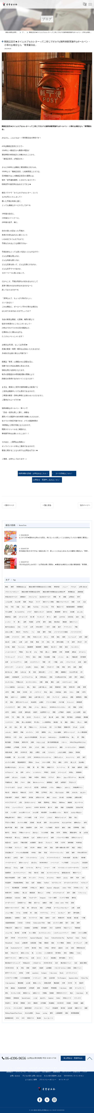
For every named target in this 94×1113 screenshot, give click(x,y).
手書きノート (33, 727)
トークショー (37, 978)
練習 (55, 617)
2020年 (25, 692)
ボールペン (82, 652)
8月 (11, 727)
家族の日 (15, 792)
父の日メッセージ (30, 802)
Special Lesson (26, 998)
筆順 (18, 717)
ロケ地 (7, 647)
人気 (20, 802)
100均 (7, 717)
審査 (13, 692)
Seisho (58, 998)
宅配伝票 (74, 657)
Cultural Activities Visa (57, 938)
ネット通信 (32, 933)
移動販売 (81, 747)
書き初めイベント (66, 963)
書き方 (18, 632)
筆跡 (63, 717)
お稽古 (41, 702)
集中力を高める (10, 627)
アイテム (41, 877)
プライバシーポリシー (12, 592)
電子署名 (70, 717)
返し (73, 737)
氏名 (27, 882)
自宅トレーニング (69, 732)
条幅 (64, 597)
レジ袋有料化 (47, 722)
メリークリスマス (75, 632)
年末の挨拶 (66, 857)
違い (67, 657)
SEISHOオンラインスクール (42, 757)
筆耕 (44, 662)
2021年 (24, 747)
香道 (16, 782)
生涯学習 (58, 928)
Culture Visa (84, 978)
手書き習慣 (24, 842)
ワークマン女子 (10, 787)
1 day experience (10, 983)
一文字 (48, 627)
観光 (6, 953)
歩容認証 (78, 717)
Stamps (38, 1013)
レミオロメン (37, 772)
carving (45, 1013)
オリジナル (50, 877)
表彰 (41, 907)
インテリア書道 (64, 897)
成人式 (7, 642)
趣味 (29, 607)
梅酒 (39, 802)
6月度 (20, 712)
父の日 (29, 717)
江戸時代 (44, 792)
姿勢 (25, 622)
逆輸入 (82, 677)
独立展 (76, 918)
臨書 (22, 867)
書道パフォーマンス (63, 602)
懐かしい (40, 892)
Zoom (37, 762)
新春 (28, 968)
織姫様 (70, 802)
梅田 (42, 667)
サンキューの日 (15, 993)
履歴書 (55, 652)
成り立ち (34, 862)
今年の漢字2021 (82, 852)
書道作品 (8, 617)
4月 (81, 672)
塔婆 (51, 902)
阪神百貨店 (28, 1008)
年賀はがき (26, 963)
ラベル (18, 912)
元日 (75, 963)
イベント (20, 657)
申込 (45, 692)
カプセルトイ (9, 772)
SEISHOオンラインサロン (57, 707)
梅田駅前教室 (70, 607)
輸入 (71, 993)
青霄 (84, 687)
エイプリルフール (27, 677)
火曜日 (37, 752)
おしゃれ (80, 612)
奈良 (65, 953)
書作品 (74, 897)
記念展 (70, 1008)
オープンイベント (71, 973)
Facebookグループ (16, 948)
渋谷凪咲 (85, 862)
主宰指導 (31, 988)
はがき (16, 842)
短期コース (36, 993)
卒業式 (46, 772)
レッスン (8, 622)
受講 (24, 602)
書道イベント (77, 872)
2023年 (70, 983)
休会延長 (33, 702)
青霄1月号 (25, 742)
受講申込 (46, 802)
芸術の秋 (26, 837)
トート (7, 887)
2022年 (32, 847)
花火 (16, 727)
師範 (40, 657)
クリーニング (62, 772)
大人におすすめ (54, 822)
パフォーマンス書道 (63, 837)
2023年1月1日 (48, 963)
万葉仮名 (8, 998)
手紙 (41, 652)
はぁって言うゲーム (70, 777)
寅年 (45, 847)
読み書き (81, 762)
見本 (36, 827)
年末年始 (79, 842)
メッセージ (19, 667)
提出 (51, 692)
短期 (24, 877)
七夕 (44, 717)
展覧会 (74, 652)
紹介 (77, 617)
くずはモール (37, 963)
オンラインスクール (53, 872)
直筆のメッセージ (77, 837)
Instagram (43, 897)
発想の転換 (8, 752)
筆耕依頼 (77, 928)
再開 (54, 712)
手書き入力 (19, 682)
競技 (70, 817)
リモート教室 (52, 897)
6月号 (7, 712)
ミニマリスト (9, 722)
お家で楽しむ (43, 687)
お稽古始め (8, 897)
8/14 (17, 1018)
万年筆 (13, 938)
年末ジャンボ (37, 637)
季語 (42, 767)
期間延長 (79, 697)
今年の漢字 (39, 627)
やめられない (52, 737)
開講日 (46, 647)
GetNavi (46, 882)
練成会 (13, 988)
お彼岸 (7, 777)
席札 (6, 993)
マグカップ (84, 882)
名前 (26, 847)
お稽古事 (25, 943)
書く (19, 622)
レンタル (39, 953)
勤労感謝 (8, 742)
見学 (68, 892)
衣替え (71, 772)
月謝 (38, 632)
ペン (33, 632)
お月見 (86, 832)
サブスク (51, 777)
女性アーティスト (10, 958)
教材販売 (79, 702)
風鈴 (66, 722)
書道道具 (32, 892)
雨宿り (20, 817)
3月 (49, 662)
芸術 (72, 948)
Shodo (61, 973)
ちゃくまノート (48, 1018)
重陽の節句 (73, 832)
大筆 (19, 877)
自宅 (85, 822)
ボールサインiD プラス (71, 882)
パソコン (61, 657)
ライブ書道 (60, 943)
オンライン (29, 732)
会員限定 (23, 697)
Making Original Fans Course (13, 1013)
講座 (38, 988)
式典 (45, 978)
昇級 (30, 707)
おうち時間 (77, 712)
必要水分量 (78, 797)
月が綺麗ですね (64, 737)
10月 (37, 732)
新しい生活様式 (26, 722)
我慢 (28, 767)
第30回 (63, 1008)
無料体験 (70, 842)
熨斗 (67, 923)
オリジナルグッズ (58, 892)
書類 (56, 672)
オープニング (78, 943)
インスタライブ (10, 707)
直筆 (22, 772)
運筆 (44, 632)
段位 (34, 657)
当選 (52, 637)
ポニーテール (79, 802)
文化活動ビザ (9, 852)
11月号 (63, 842)
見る (20, 737)
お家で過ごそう (39, 697)
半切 (6, 988)
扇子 (69, 912)
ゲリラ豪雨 (28, 817)
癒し (28, 687)
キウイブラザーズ (10, 802)
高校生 (69, 943)
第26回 (34, 948)
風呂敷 (56, 722)
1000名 (33, 852)
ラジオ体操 (44, 832)
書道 (6, 587)
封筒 (60, 652)
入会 (84, 602)
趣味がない (77, 822)
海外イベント (74, 622)
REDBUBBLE (44, 862)
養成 (37, 642)
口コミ (39, 958)
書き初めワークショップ (12, 963)
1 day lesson (62, 988)
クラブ (29, 612)
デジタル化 (43, 727)
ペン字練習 (49, 827)
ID (31, 692)
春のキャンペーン (38, 782)
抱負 (50, 622)
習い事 (32, 617)
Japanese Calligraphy (36, 938)
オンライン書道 (22, 822)
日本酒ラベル (22, 902)
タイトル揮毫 (82, 933)
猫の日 (36, 872)
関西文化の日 (81, 948)
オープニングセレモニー (61, 907)
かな (35, 652)
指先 (58, 637)
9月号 (58, 832)
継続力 (42, 887)
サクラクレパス (56, 882)
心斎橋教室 (59, 1013)
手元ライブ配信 (10, 822)
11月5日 (20, 923)
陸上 (76, 817)
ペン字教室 (65, 862)
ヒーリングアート (16, 662)
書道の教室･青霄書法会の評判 (31, 592)
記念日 (53, 772)
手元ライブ (72, 782)
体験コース (78, 1008)
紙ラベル (37, 902)
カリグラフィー (35, 662)
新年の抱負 (60, 642)
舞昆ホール (26, 993)
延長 (65, 692)
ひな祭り (28, 667)
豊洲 (18, 692)
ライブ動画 (8, 847)
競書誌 (72, 953)
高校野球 (29, 827)
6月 (69, 707)
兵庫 (6, 662)
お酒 (20, 642)
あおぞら (43, 998)
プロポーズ (50, 667)
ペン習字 (13, 812)
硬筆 (71, 877)
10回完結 (58, 692)
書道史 (46, 943)
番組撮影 (56, 983)
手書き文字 (8, 928)
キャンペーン (70, 757)
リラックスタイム (31, 857)
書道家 (65, 622)
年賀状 (31, 622)
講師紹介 (23, 597)
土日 (66, 948)
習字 (78, 597)
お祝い (14, 642)
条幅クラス (50, 767)
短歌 (74, 667)
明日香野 (44, 812)
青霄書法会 (71, 592)
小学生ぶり (33, 887)
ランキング (40, 617)
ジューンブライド (17, 807)
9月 (50, 727)
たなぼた (23, 777)
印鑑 (40, 943)
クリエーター (39, 1008)
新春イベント (78, 968)
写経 (49, 632)
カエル (55, 797)
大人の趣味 (57, 732)
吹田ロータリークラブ (12, 907)
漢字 (76, 677)
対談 (83, 827)
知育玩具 (44, 787)
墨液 (29, 782)
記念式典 (52, 978)
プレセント (49, 842)
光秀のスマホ (40, 797)
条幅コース (18, 928)
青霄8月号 (61, 918)
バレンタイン (75, 647)
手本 (52, 607)
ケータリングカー (70, 747)
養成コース (60, 607)
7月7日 (7, 807)
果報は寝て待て (10, 817)
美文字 (57, 827)
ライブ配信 (57, 727)
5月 (6, 702)
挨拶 (86, 637)
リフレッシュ (82, 892)
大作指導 (24, 887)
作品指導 (8, 882)
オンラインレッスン (45, 933)
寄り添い (37, 722)
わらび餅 (35, 812)
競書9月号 (67, 727)
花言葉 (36, 787)
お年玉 (16, 857)
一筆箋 (55, 662)
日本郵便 (8, 747)
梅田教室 (38, 647)
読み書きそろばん (10, 767)
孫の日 (41, 842)
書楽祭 (36, 1003)
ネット (46, 958)
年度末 (37, 777)
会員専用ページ (45, 712)
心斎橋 (7, 637)
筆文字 (59, 877)
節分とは (8, 867)
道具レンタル (25, 953)
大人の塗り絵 (73, 672)
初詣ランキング (39, 612)
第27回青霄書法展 (53, 742)
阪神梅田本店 (9, 1018)
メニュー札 (8, 933)
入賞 (6, 948)
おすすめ (62, 617)
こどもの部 (8, 602)
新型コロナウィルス (22, 702)
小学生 (48, 892)
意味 (51, 677)
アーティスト (68, 627)
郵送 (6, 697)
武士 (51, 792)
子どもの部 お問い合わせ (32, 1076)
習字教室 (83, 657)
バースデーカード (10, 862)
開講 (80, 667)
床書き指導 (47, 983)
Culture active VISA (39, 923)
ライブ (38, 602)
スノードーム (61, 767)
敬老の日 (23, 792)
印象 (54, 657)
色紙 (49, 923)
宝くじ (46, 637)
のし (50, 732)
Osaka (77, 938)
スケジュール (33, 597)
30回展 (68, 1003)
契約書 (83, 857)
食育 (56, 782)
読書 (32, 742)
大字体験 (43, 1003)
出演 (32, 958)
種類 (61, 747)
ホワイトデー (9, 667)
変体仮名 (16, 998)
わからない (21, 687)
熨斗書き (58, 953)
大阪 (17, 607)
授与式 (54, 948)
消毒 (69, 827)
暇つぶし (17, 837)
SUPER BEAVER (39, 807)
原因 (56, 807)
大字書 (24, 933)
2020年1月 (24, 752)
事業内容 (56, 587)
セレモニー (61, 912)
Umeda (17, 943)
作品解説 (51, 1003)
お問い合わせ (83, 587)
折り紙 (61, 797)
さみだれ (74, 792)
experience (35, 973)
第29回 (17, 933)
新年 (44, 622)
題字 (6, 938)
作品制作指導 (22, 988)
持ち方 (80, 642)
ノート (50, 672)
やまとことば (41, 742)
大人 (23, 607)
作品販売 (55, 1008)
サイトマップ (64, 1079)
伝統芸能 (33, 943)
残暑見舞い (8, 918)
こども (42, 857)
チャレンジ (70, 702)
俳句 (69, 667)
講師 (16, 672)
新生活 (43, 777)
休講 (73, 602)
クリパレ (8, 1008)
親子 (59, 627)
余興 (52, 837)
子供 (12, 607)
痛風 (24, 897)
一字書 (83, 918)
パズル (52, 787)
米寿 (16, 752)
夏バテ (50, 807)
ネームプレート (79, 988)
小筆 (54, 867)
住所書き (35, 928)
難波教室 (30, 647)
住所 (33, 882)
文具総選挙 (69, 807)
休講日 (14, 712)
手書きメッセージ (24, 832)
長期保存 (79, 772)
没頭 (72, 923)
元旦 (56, 963)
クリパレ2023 (18, 1008)
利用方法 (8, 737)
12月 (78, 602)
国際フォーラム (23, 958)
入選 (86, 943)
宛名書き (53, 958)
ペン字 (25, 627)
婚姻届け (63, 672)
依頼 (43, 747)
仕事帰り (17, 918)
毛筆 (77, 877)
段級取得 (8, 872)
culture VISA (66, 887)
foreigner (44, 973)
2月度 (27, 973)
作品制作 (45, 988)
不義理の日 (8, 782)
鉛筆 (73, 642)
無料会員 (27, 712)
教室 (12, 587)
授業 (45, 822)
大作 (83, 877)
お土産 (28, 983)
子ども (16, 867)
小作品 (47, 948)
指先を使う (42, 672)
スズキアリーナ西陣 (11, 978)
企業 (73, 907)
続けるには (8, 672)
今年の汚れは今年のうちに (78, 742)
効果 (26, 662)
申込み (31, 602)
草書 (37, 792)
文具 (6, 812)
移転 (66, 1013)
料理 (56, 842)
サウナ (42, 817)
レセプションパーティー (61, 933)
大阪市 (34, 968)
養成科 (39, 1018)
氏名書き (27, 928)
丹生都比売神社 (18, 882)
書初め (39, 847)
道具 (24, 918)
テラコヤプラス (22, 938)
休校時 (69, 712)
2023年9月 (60, 1003)
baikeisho (17, 897)
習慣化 (65, 832)
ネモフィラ (28, 787)
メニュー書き (9, 912)
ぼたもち (15, 777)
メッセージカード (10, 652)
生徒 (76, 682)
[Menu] (90, 4)
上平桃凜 (48, 907)
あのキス (28, 807)
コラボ (37, 747)
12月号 (27, 948)
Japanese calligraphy (53, 887)
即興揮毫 (54, 988)
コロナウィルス (67, 682)
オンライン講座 (58, 923)
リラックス (77, 998)
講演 (72, 902)
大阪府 (41, 968)
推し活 (25, 892)
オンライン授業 (10, 762)
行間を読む (43, 677)
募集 (46, 682)
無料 (73, 852)
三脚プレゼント (58, 757)
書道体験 (20, 983)
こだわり (49, 817)
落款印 (81, 983)
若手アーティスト (10, 973)
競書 (77, 692)
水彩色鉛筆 (15, 677)
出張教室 (33, 842)
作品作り (8, 1003)
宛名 (51, 847)
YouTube (36, 607)
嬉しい (48, 652)
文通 (41, 682)
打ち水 (75, 727)
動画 (30, 697)
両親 (41, 918)
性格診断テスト (78, 787)
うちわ (78, 953)
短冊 (78, 907)
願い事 (51, 717)
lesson (46, 938)
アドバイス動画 (51, 702)
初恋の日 (8, 842)
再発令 (31, 762)
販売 (15, 617)
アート (53, 912)
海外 (85, 662)
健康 (82, 1003)
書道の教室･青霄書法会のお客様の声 (54, 592)
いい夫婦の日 (49, 953)
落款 (52, 943)
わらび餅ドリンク (24, 812)
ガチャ (28, 772)
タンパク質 (21, 757)
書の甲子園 (8, 827)
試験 (78, 687)
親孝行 (48, 918)
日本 (23, 637)
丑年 (30, 747)
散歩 (34, 687)
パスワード (38, 692)
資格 (74, 892)
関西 (67, 792)
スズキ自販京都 (25, 978)
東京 (16, 827)
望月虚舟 (44, 928)
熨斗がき (34, 907)
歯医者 (80, 767)
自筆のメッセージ (42, 837)
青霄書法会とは (21, 587)
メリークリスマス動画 (61, 632)
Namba (84, 938)
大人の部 (17, 602)
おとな (66, 877)
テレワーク (56, 697)
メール (37, 707)
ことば (35, 998)
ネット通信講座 (82, 732)
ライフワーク (33, 918)
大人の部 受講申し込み (52, 1076)
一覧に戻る (47, 505)
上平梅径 (61, 712)
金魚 (36, 912)
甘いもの (42, 737)
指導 (78, 923)
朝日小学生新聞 (10, 877)
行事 (63, 983)
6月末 (80, 707)
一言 (67, 642)
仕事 (70, 677)
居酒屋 (67, 652)
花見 (34, 672)
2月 (86, 642)
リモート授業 (46, 762)
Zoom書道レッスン (55, 812)
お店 (26, 642)
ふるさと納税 (62, 752)
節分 (66, 647)
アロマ (23, 782)
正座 (48, 697)
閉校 (83, 737)
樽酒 (30, 902)
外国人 (80, 847)
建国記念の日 (66, 872)
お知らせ (65, 697)
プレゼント (37, 717)
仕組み (71, 752)
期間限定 (49, 782)
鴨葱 (30, 777)
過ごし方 (73, 762)
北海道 (32, 822)
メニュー (65, 587)
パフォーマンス (70, 662)
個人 (83, 617)
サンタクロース (52, 747)
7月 (13, 717)
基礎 (86, 1008)
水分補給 (69, 797)
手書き (21, 652)
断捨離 (86, 717)
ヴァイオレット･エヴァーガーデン (68, 867)
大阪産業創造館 (10, 923)
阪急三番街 (83, 963)
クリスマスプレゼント (53, 857)
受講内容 (58, 687)
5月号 (84, 692)
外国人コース (67, 998)
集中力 (7, 832)
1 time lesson (79, 993)
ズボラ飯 (61, 702)
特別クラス (30, 1018)
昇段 (24, 707)
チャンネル (44, 607)
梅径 (19, 707)
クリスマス (15, 637)
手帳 (76, 627)
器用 (63, 637)
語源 (86, 767)
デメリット (18, 847)
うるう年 (84, 867)
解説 (60, 762)
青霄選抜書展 (75, 1013)
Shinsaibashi (8, 943)
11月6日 (27, 923)
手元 (54, 762)
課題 (71, 697)
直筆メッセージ (23, 862)
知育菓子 (63, 782)
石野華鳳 (76, 827)
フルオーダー (33, 897)
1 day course (53, 973)
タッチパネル (9, 682)
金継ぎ (45, 902)
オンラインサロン (31, 682)
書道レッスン (37, 983)
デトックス (32, 877)
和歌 (63, 667)
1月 (43, 642)
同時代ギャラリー (62, 993)
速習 (67, 852)
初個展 (52, 993)
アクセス (73, 587)
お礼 (61, 662)
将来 (60, 647)
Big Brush (70, 938)
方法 (19, 627)
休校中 (35, 712)
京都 (22, 827)
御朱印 (16, 732)
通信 (52, 682)
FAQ (6, 607)
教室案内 (80, 607)
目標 (54, 627)
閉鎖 (74, 707)
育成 (45, 852)
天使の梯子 (8, 797)
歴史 (29, 637)
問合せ (54, 802)
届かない (44, 707)
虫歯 (73, 767)
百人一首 (28, 652)
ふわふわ (8, 732)
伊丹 (78, 757)
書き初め (57, 622)
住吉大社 (49, 612)
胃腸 (62, 807)
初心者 (39, 822)
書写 (51, 1013)
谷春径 (73, 933)
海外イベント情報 (48, 602)
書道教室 (57, 612)
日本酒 (25, 912)
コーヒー (47, 867)
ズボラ (31, 792)
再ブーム (38, 867)
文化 (48, 642)
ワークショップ (10, 657)
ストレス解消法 (10, 687)
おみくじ (67, 787)
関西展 (23, 1003)
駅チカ (65, 612)
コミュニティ (75, 862)
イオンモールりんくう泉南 (62, 968)
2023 (29, 1003)
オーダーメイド (10, 902)
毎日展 (69, 918)
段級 (42, 872)
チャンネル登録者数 (22, 852)
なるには (23, 672)
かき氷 (82, 727)
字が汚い (26, 632)
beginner (50, 998)
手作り (28, 657)
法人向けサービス (45, 597)
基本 (40, 852)
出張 (79, 662)
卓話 (23, 907)
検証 (73, 847)
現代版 (31, 797)
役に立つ (54, 647)
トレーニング (72, 637)
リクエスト (51, 752)
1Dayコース (14, 953)
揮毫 (54, 597)
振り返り (8, 857)
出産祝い (17, 892)
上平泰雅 (16, 747)
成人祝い (75, 857)
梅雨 (85, 722)
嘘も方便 (81, 777)
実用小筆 (72, 687)
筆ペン (49, 617)
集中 (22, 857)
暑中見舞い (76, 912)
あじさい (83, 792)
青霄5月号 (8, 892)
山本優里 (49, 968)
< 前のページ (9, 505)
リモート (64, 742)
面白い (59, 777)
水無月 (17, 797)
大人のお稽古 (29, 1013)
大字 (54, 918)
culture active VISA (61, 902)
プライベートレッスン (56, 852)
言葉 (58, 667)
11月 (15, 737)
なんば (20, 787)
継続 (48, 797)
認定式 (61, 948)
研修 (22, 732)
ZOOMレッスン (78, 887)
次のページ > (85, 505)
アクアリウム (44, 912)
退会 (11, 702)
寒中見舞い (62, 958)
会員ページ (14, 697)
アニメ (48, 1008)
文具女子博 (79, 807)
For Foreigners (62, 978)
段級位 (39, 882)
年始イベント (68, 928)
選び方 (66, 812)
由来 (57, 717)
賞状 (70, 988)
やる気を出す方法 (60, 677)
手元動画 (16, 742)
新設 (31, 752)
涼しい (79, 722)
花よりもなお (59, 792)
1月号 (29, 757)
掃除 (17, 722)
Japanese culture (73, 978)
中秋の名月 (8, 837)
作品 (30, 872)
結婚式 (7, 677)
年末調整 (8, 757)
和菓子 (24, 797)
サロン (72, 692)
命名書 (72, 612)
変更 (65, 687)
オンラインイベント (20, 872)
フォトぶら (21, 647)
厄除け (72, 722)
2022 (51, 928)
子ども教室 (8, 612)
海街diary (62, 802)
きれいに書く (9, 632)
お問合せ (71, 597)
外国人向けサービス (11, 597)
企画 (43, 752)
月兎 (22, 968)
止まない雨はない (76, 812)
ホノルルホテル (19, 612)
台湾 (31, 627)
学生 (40, 948)
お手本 (38, 622)
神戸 (84, 757)
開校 (85, 697)
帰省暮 (78, 752)
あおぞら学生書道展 (31, 737)
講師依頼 (80, 592)
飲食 (31, 642)
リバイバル (29, 867)
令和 (80, 637)
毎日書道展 (15, 887)
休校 (51, 687)
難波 (13, 647)
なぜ (33, 837)
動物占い (59, 787)
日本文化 (70, 617)
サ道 (35, 817)
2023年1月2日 (9, 968)
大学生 (21, 973)
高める (14, 832)
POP (41, 827)
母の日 (7, 792)
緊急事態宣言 (22, 762)
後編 (52, 832)
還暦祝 (44, 732)
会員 (58, 682)
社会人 (36, 667)
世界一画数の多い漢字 (62, 847)
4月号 (7, 692)
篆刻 (63, 827)
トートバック (55, 862)
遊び (84, 712)
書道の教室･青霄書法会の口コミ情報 (40, 587)
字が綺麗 (47, 657)
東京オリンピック (60, 817)
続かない (35, 832)
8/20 (23, 1018)
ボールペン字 (23, 617)
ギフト (71, 958)
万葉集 (45, 993)
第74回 (16, 1003)
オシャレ (21, 767)
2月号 (66, 762)
